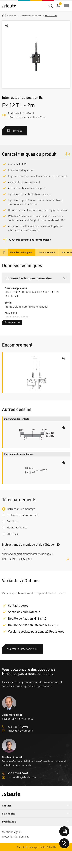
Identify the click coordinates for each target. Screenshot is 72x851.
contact (17, 130)
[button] (36, 278)
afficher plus (9, 322)
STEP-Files (12, 534)
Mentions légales (12, 832)
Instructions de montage (21, 509)
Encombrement (47, 252)
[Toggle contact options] (64, 831)
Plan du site (8, 813)
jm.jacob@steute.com (20, 730)
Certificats (13, 521)
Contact (6, 805)
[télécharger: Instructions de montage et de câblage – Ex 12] (68, 559)
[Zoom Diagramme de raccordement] (36, 470)
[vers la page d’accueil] (9, 5)
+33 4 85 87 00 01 (18, 726)
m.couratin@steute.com (22, 777)
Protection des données (15, 836)
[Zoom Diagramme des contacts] (36, 434)
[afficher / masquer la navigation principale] (50, 5)
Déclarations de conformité (22, 515)
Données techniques (21, 252)
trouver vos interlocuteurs (22, 649)
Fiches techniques (17, 527)
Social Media (9, 821)
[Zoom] (36, 54)
